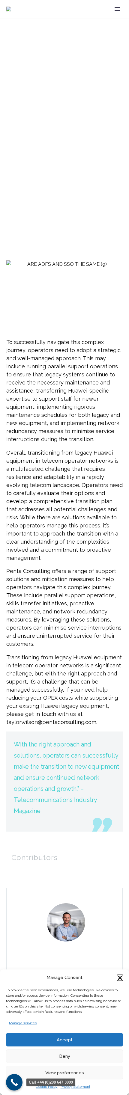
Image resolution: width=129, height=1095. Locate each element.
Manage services (23, 1023)
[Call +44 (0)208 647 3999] (14, 1082)
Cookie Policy (47, 1087)
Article (13, 318)
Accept (65, 1040)
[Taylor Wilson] (64, 959)
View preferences (64, 1073)
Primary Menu (117, 8)
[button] (120, 978)
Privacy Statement (75, 1087)
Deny (64, 1056)
